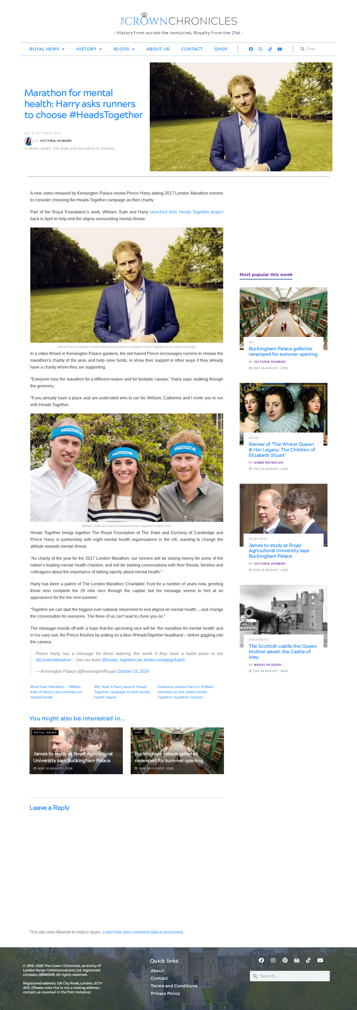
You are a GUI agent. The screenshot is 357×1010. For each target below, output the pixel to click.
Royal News (44, 49)
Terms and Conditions (174, 986)
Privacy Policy (165, 993)
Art (138, 732)
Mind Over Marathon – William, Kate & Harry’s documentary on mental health (56, 692)
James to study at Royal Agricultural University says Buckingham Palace (73, 757)
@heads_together (118, 660)
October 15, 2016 (133, 671)
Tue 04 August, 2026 (270, 671)
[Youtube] (280, 49)
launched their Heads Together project (186, 212)
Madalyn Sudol (268, 664)
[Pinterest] (285, 960)
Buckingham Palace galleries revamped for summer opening (169, 757)
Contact (192, 49)
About (157, 971)
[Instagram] (260, 49)
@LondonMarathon (53, 660)
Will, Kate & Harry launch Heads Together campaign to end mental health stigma (122, 692)
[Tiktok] (270, 49)
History (86, 49)
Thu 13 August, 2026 (270, 468)
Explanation (258, 639)
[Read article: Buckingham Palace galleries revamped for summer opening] (283, 318)
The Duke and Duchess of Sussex (83, 149)
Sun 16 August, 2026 (55, 768)
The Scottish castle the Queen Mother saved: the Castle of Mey (283, 652)
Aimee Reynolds (268, 462)
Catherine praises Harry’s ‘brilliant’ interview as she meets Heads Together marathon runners (186, 692)
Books (254, 437)
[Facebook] (251, 49)
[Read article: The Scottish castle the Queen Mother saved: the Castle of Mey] (283, 616)
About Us (158, 49)
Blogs (121, 49)
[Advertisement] (279, 226)
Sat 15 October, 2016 (42, 133)
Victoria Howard (56, 141)
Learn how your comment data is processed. (143, 932)
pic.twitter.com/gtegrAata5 (161, 660)
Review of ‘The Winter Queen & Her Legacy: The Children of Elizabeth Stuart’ (282, 450)
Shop (221, 49)
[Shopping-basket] (296, 960)
